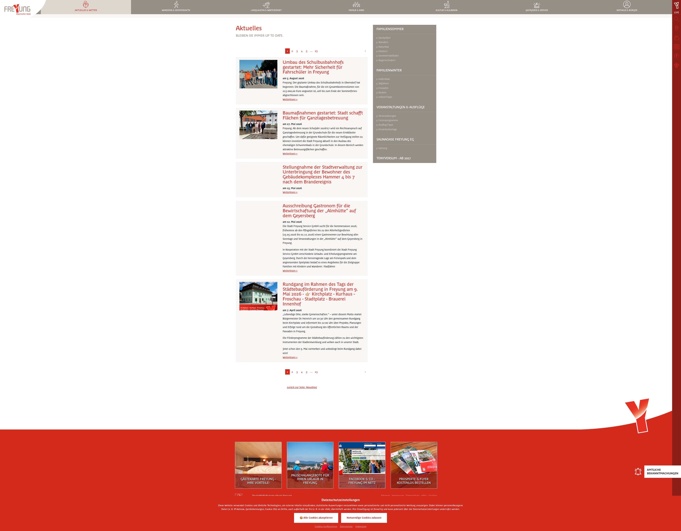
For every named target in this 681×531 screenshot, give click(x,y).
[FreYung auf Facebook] (676, 56)
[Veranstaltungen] (676, 46)
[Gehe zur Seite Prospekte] (414, 464)
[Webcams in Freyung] (676, 65)
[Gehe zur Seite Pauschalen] (310, 464)
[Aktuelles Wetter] (676, 37)
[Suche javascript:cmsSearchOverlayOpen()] (676, 19)
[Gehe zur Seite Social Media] (362, 464)
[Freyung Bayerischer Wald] (23, 10)
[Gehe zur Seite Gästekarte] (258, 464)
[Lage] (676, 28)
